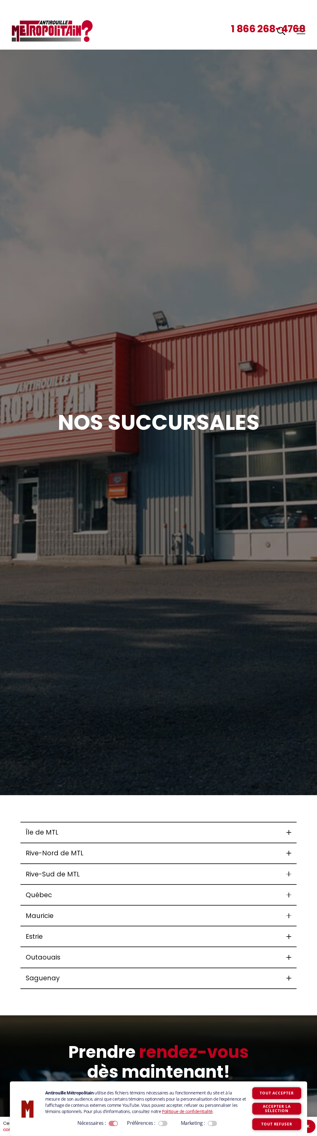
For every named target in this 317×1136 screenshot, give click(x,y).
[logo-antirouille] (52, 31)
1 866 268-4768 (268, 29)
